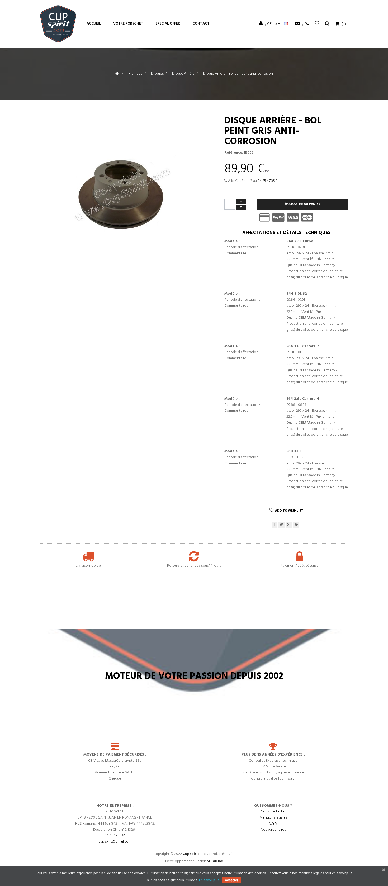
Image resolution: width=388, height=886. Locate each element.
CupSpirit (191, 854)
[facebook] (274, 525)
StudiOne (215, 861)
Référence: (233, 153)
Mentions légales (273, 818)
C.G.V (273, 824)
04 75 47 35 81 (268, 181)
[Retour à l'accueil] (117, 74)
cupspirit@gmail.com (114, 842)
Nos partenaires (273, 830)
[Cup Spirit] (58, 23)
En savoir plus (209, 880)
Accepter (231, 880)
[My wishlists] (317, 23)
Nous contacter (273, 812)
